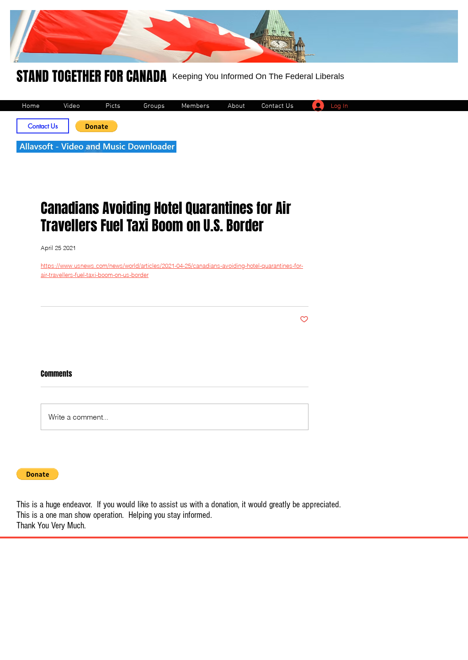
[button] (96, 126)
